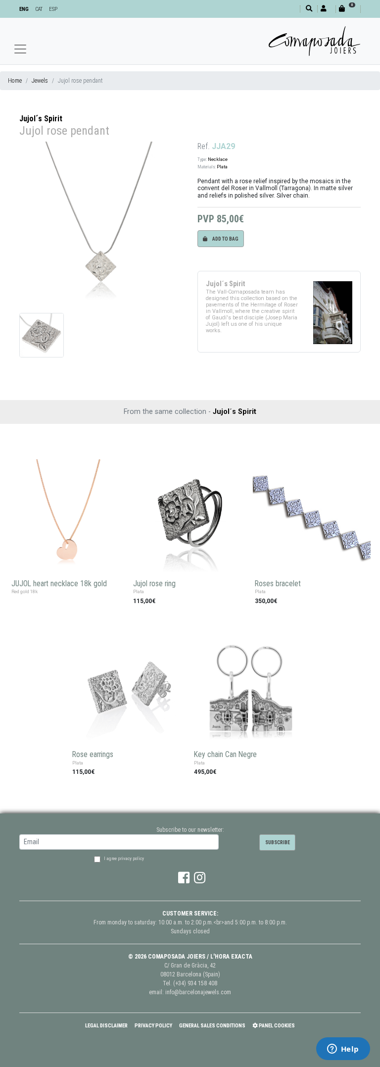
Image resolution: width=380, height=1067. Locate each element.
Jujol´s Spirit (40, 118)
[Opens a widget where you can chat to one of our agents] (343, 1049)
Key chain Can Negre (225, 754)
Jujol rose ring (154, 583)
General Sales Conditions (212, 1025)
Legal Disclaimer (106, 1025)
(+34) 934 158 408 (195, 983)
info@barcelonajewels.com (198, 992)
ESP (53, 9)
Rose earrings (92, 754)
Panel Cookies (276, 1025)
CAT (39, 9)
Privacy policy (153, 1025)
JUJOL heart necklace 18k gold (59, 583)
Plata (222, 166)
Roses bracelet (278, 583)
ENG (24, 9)
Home (15, 80)
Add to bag (224, 239)
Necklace (218, 159)
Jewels (40, 80)
